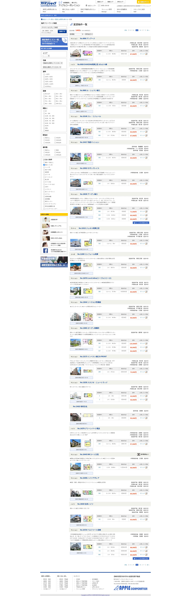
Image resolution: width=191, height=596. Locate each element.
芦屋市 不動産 (63, 585)
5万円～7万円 (49, 79)
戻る (126, 30)
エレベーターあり (50, 184)
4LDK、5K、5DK (49, 123)
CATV (46, 186)
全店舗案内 (95, 579)
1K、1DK (47, 113)
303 (99, 157)
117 (99, 347)
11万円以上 (48, 86)
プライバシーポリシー (98, 589)
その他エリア (47, 589)
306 (99, 291)
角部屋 (47, 172)
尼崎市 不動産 (63, 581)
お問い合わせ (95, 587)
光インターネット (50, 191)
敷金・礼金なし (49, 162)
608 (99, 219)
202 (99, 317)
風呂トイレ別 (48, 164)
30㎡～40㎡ (48, 96)
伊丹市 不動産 (63, 583)
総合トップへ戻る (48, 19)
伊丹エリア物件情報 (81, 585)
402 (99, 131)
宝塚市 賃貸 (47, 587)
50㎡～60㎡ (48, 98)
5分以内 (47, 140)
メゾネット (48, 189)
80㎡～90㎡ (59, 101)
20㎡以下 (47, 93)
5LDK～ (47, 125)
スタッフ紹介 (95, 581)
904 (99, 215)
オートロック (48, 177)
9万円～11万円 (49, 84)
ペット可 (47, 167)
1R (46, 111)
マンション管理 (80, 589)
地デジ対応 (48, 169)
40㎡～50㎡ (59, 96)
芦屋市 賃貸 (47, 585)
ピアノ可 (47, 174)
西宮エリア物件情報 (81, 581)
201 (99, 53)
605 (99, 135)
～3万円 (47, 74)
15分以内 (47, 142)
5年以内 (58, 152)
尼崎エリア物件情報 (81, 583)
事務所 (47, 130)
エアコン (47, 194)
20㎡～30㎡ (59, 93)
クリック (142, 53)
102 (99, 79)
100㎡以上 (59, 103)
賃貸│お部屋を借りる (61, 19)
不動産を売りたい (81, 587)
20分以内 (58, 142)
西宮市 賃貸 (47, 579)
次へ (148, 30)
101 (99, 519)
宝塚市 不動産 (63, 587)
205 (99, 183)
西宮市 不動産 (63, 579)
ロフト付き (48, 182)
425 (99, 547)
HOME (78, 579)
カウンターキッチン (50, 203)
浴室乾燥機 (48, 196)
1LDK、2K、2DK (49, 116)
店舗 (46, 128)
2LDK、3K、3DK (49, 118)
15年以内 (58, 155)
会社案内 (94, 585)
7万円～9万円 (49, 81)
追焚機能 (47, 199)
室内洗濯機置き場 (50, 206)
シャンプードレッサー (51, 208)
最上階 (47, 179)
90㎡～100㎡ (48, 103)
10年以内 (47, 155)
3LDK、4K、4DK (49, 120)
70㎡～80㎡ (48, 101)
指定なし (47, 137)
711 (99, 550)
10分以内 (58, 140)
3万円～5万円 (49, 76)
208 (99, 371)
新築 (57, 150)
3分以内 (58, 137)
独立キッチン (48, 201)
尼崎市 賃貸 (47, 581)
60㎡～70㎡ (59, 98)
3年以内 (47, 152)
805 (99, 554)
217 (99, 350)
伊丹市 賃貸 (47, 583)
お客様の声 (95, 583)
